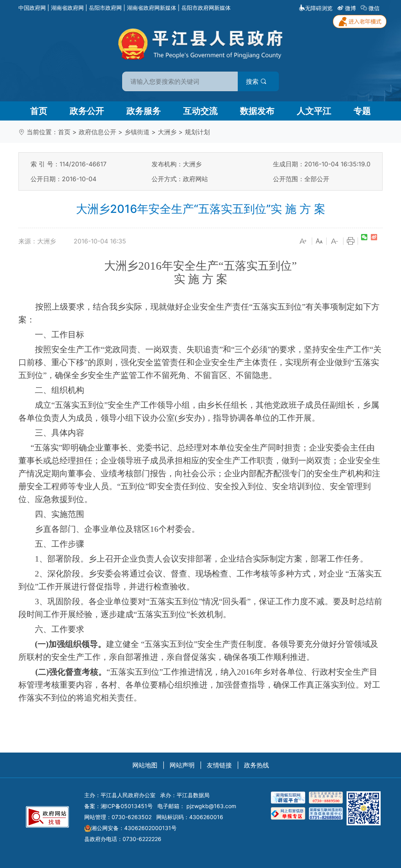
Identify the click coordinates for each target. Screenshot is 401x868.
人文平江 (314, 111)
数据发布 (257, 111)
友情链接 (219, 765)
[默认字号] (319, 241)
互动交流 (200, 111)
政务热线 (256, 765)
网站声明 (182, 765)
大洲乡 (167, 132)
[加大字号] (303, 241)
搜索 (253, 81)
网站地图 (144, 765)
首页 (38, 111)
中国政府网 (32, 7)
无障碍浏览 (318, 8)
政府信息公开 (97, 132)
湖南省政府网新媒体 (151, 7)
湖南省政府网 (67, 7)
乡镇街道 (137, 132)
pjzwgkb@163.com (211, 806)
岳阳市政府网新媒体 (206, 7)
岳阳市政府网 (105, 7)
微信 (374, 8)
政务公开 (87, 111)
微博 (350, 8)
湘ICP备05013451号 (127, 806)
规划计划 (197, 132)
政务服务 (143, 111)
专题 (362, 111)
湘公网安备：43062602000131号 (134, 828)
